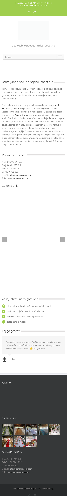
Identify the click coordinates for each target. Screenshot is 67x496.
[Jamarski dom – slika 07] (43, 430)
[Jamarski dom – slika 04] (19, 442)
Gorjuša (17, 108)
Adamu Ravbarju (22, 115)
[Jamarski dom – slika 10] (8, 430)
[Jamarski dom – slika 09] (19, 430)
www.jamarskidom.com (18, 178)
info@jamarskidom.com (36, 5)
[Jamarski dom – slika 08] (31, 430)
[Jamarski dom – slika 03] (31, 442)
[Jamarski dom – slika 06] (54, 430)
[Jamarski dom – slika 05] (8, 442)
